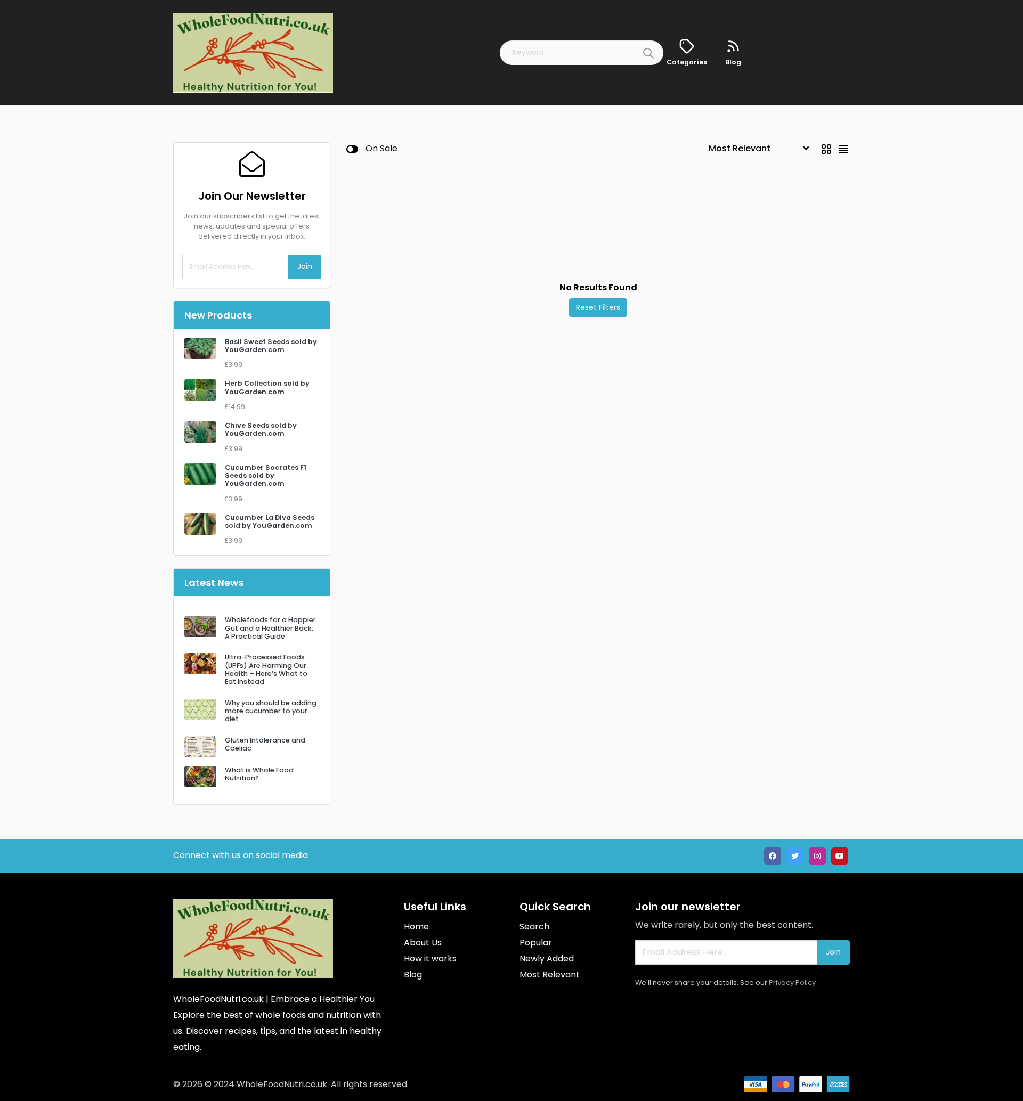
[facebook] (772, 856)
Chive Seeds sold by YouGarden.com (261, 429)
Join (304, 266)
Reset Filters (598, 307)
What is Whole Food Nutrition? (259, 773)
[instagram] (817, 856)
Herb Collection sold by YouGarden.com (267, 387)
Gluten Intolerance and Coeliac (265, 744)
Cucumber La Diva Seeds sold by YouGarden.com (269, 521)
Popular (535, 942)
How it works (430, 958)
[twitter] (794, 856)
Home (416, 926)
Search (534, 926)
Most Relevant (549, 974)
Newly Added (546, 958)
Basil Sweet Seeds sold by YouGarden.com (271, 345)
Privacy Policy (792, 982)
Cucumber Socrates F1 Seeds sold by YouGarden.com (265, 475)
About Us (423, 942)
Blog (413, 974)
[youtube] (839, 856)
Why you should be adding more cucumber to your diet (270, 711)
